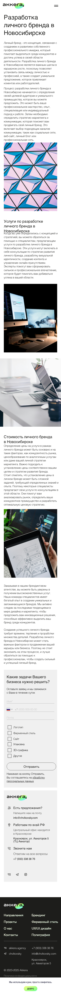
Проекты (10, 921)
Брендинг (38, 915)
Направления (13, 915)
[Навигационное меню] (56, 6)
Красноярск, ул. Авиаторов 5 (41, 961)
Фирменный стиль (45, 921)
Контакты (11, 935)
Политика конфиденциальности (20, 975)
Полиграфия (41, 935)
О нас (8, 928)
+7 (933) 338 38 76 (24, 858)
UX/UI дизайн (41, 928)
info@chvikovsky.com (25, 817)
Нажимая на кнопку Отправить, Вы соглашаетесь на (26, 777)
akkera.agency (17, 948)
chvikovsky (15, 953)
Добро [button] (30, 989)
